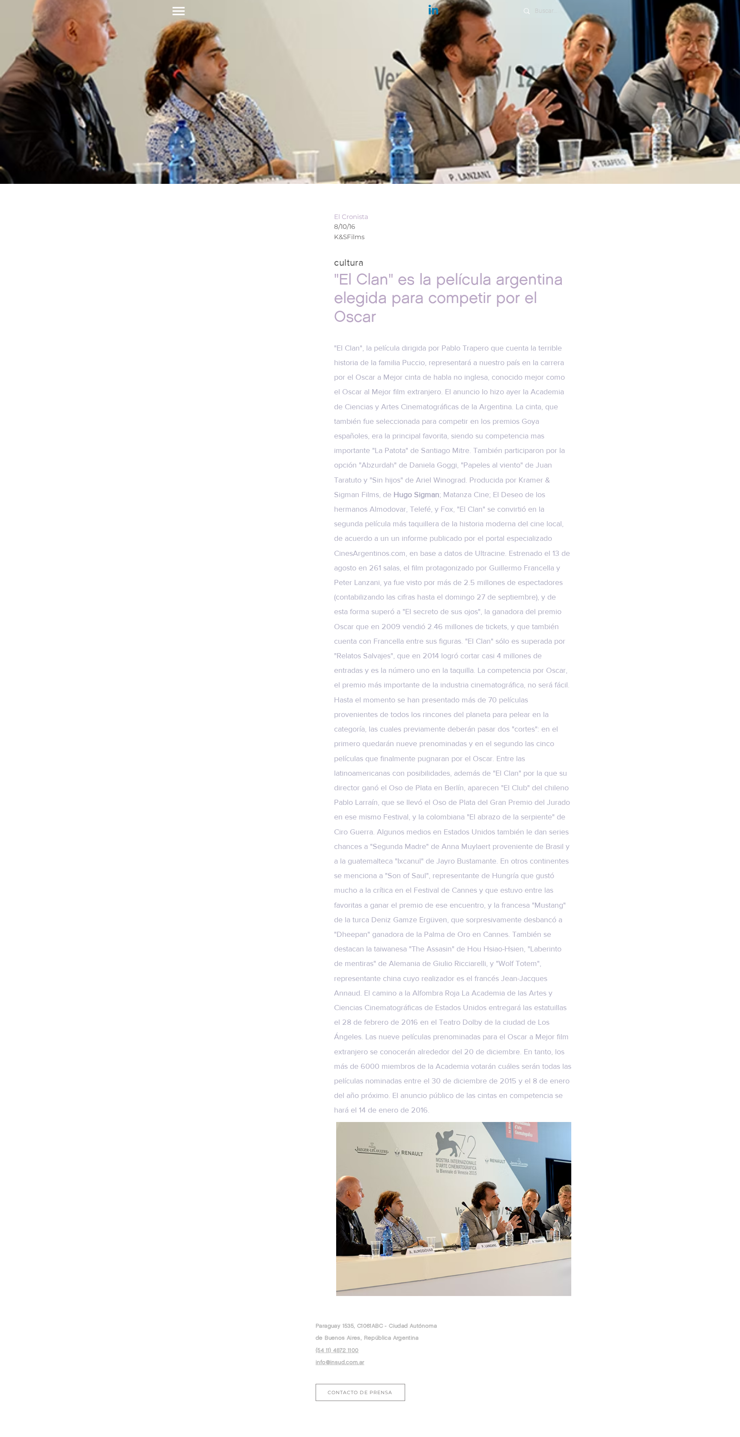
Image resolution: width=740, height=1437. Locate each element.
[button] (178, 11)
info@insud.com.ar (340, 1362)
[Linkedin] (433, 11)
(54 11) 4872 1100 (337, 1350)
